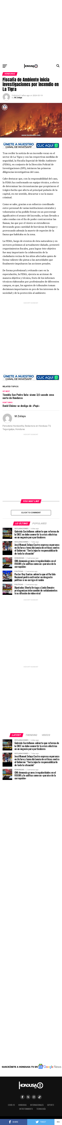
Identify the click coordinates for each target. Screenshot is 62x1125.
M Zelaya (18, 98)
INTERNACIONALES (37, 1105)
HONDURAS (22, 1105)
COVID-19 (11, 1105)
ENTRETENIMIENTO (26, 1108)
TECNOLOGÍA (41, 1108)
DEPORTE (50, 1105)
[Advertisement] (31, 31)
